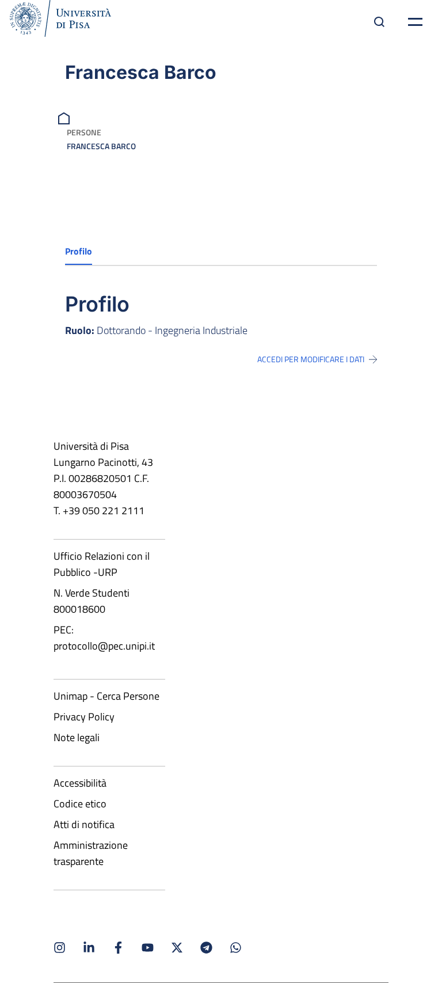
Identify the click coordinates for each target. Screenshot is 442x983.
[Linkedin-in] (89, 948)
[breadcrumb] (65, 117)
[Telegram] (206, 948)
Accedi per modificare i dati (310, 359)
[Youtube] (148, 948)
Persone (84, 132)
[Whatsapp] (236, 948)
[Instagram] (60, 948)
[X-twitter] (177, 948)
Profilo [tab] (78, 251)
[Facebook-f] (118, 948)
